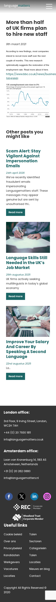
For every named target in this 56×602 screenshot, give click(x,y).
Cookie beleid (13, 534)
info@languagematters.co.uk (23, 439)
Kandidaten (12, 555)
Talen (33, 534)
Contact (35, 576)
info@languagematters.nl (21, 478)
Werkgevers (12, 562)
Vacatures (11, 569)
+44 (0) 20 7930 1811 (17, 432)
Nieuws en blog (39, 569)
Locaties (9, 576)
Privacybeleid (13, 548)
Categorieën (37, 548)
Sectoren (35, 541)
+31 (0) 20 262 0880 (17, 471)
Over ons (10, 541)
